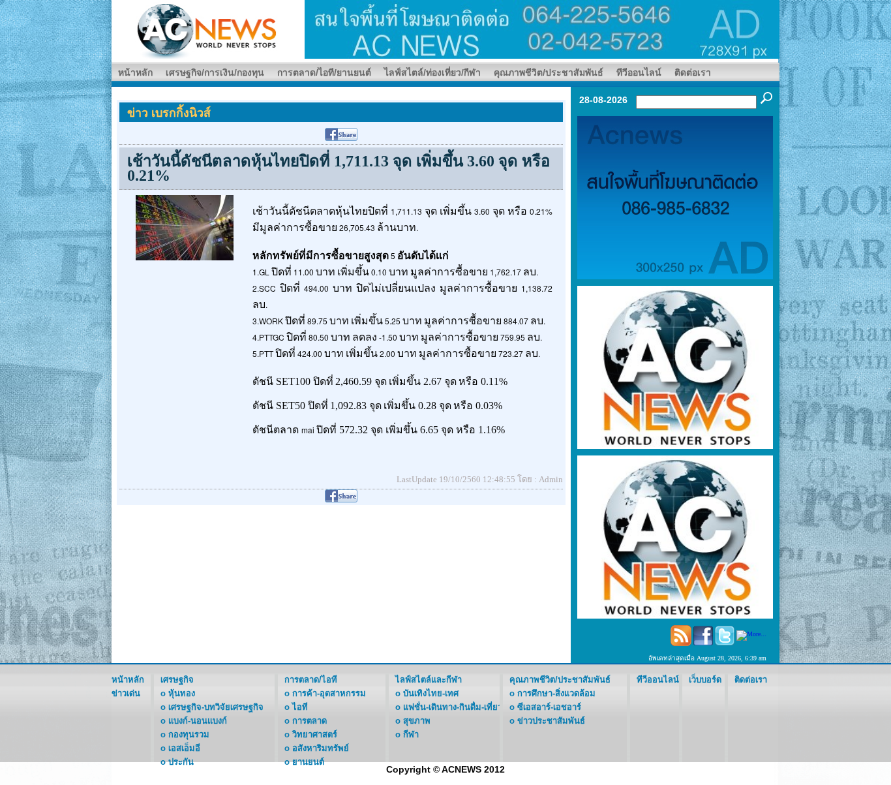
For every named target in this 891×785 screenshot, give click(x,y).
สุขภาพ (416, 721)
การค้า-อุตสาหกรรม (329, 693)
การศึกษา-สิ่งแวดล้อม (556, 693)
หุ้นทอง (181, 693)
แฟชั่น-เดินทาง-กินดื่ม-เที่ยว (452, 707)
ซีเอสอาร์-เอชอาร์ (549, 707)
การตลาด (309, 721)
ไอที (300, 707)
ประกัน (181, 762)
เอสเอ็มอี (184, 748)
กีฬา (411, 734)
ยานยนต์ (308, 762)
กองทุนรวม (188, 734)
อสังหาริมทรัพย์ (320, 748)
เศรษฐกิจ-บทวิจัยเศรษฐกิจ (216, 707)
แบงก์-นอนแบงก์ (197, 721)
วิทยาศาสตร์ (314, 734)
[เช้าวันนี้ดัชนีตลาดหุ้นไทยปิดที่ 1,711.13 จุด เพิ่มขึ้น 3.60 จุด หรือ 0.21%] (185, 226)
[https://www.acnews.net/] (542, 28)
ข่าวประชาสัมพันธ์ (551, 721)
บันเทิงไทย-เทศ (431, 693)
